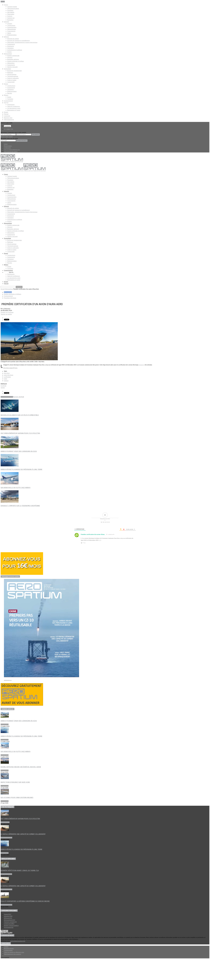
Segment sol (10, 18)
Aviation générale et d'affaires (12, 294)
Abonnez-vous (8, 118)
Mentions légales (8, 146)
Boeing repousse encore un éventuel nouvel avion (21, 767)
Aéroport (9, 57)
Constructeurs (11, 25)
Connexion (7, 116)
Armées (9, 52)
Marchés (9, 93)
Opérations (10, 48)
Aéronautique (8, 54)
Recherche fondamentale (14, 70)
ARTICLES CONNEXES (7, 397)
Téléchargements (9, 119)
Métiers (6, 95)
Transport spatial (12, 6)
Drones (6, 84)
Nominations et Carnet (13, 110)
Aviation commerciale (13, 55)
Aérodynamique (11, 74)
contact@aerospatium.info (17, 941)
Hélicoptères (10, 63)
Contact (6, 144)
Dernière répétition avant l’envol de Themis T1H (20, 870)
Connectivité (11, 82)
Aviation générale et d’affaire (15, 61)
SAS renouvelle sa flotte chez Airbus (15, 488)
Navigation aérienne (13, 59)
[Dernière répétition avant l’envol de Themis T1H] (5, 867)
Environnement (8, 101)
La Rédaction (6, 308)
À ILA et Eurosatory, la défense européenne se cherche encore (25, 901)
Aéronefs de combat (13, 38)
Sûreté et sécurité (12, 67)
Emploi (9, 97)
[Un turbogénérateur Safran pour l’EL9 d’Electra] (10, 429)
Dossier (6, 112)
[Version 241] (41, 676)
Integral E (141, 365)
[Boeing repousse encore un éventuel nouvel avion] (5, 763)
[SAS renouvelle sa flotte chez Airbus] (10, 484)
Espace (6, 5)
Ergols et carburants (13, 78)
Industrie (6, 22)
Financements (11, 31)
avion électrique (8, 375)
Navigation (10, 20)
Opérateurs (10, 89)
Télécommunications (13, 8)
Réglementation (12, 35)
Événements (10, 104)
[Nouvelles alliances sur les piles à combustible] (10, 411)
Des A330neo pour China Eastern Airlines (17, 798)
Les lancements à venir (13, 108)
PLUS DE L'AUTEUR (18, 397)
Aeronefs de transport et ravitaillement (18, 40)
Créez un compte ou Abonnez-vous (12, 149)
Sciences (9, 16)
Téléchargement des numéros (10, 151)
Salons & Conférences (13, 106)
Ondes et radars (11, 80)
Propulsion (10, 10)
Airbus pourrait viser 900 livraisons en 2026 (19, 451)
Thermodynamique (12, 76)
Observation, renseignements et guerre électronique (22, 42)
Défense (6, 37)
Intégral (6, 380)
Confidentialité (7, 147)
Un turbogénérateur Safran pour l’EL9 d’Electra (20, 433)
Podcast (6, 114)
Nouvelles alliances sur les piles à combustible (20, 415)
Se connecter (7, 126)
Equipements (11, 44)
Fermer (3, 1)
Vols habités (10, 12)
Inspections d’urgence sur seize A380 (15, 782)
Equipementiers (11, 27)
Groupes (9, 23)
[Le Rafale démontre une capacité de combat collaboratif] (5, 830)
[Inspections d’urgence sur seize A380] (5, 778)
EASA (5, 379)
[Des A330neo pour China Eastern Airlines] (5, 794)
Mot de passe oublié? (7, 136)
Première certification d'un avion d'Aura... (93, 534)
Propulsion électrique (10, 298)
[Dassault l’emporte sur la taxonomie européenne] (10, 502)
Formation (10, 99)
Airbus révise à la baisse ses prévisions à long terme (21, 469)
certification (7, 377)
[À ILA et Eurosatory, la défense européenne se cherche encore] (5, 897)
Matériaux (10, 72)
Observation (10, 14)
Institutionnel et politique (14, 50)
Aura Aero (7, 373)
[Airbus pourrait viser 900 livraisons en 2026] (10, 447)
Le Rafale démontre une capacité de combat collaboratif (23, 834)
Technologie (7, 69)
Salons (9, 33)
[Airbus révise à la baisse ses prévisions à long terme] (10, 466)
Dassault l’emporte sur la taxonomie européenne (20, 506)
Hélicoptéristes (11, 29)
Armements (10, 46)
